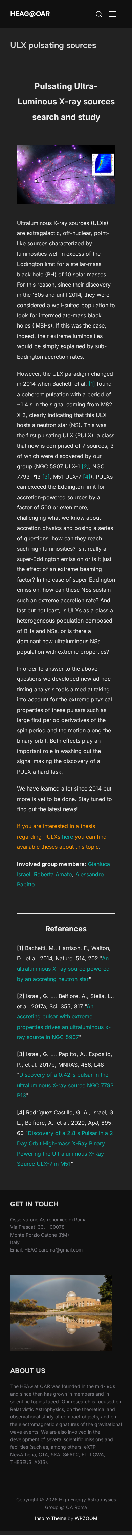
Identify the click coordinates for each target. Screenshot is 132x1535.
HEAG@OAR (30, 13)
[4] (86, 476)
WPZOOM (86, 1518)
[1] (92, 383)
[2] (85, 466)
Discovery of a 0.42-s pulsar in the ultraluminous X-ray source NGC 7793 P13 (65, 1085)
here (67, 836)
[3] (46, 476)
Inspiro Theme (50, 1518)
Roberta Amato (53, 874)
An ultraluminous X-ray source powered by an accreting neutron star (63, 968)
